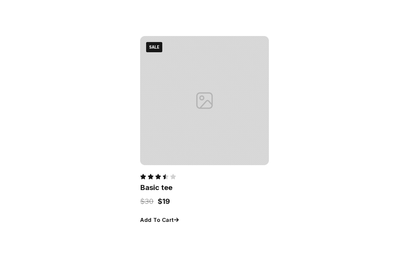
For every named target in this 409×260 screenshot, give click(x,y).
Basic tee (156, 187)
